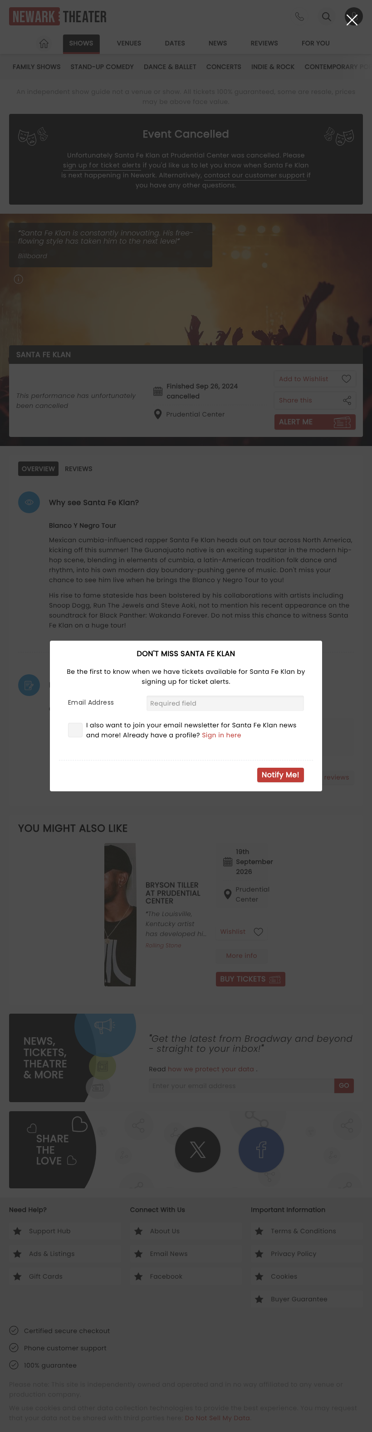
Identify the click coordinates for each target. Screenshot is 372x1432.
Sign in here (221, 735)
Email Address (91, 702)
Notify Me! (280, 775)
